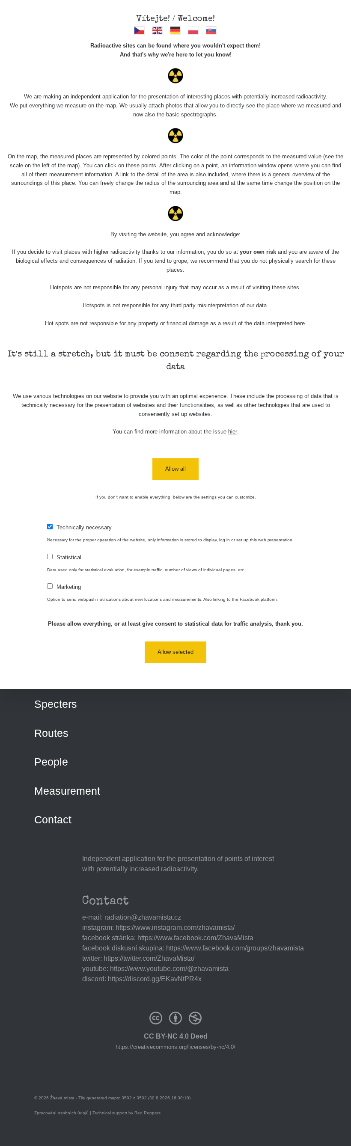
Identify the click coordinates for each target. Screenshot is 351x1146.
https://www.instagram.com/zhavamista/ (175, 927)
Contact (52, 819)
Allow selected (175, 652)
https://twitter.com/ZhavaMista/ (149, 958)
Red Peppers (147, 1112)
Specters (55, 704)
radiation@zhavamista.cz (142, 917)
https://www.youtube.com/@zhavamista (169, 968)
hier (232, 431)
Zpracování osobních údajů (61, 1112)
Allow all (175, 469)
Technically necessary (84, 527)
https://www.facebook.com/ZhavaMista (195, 937)
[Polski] (193, 30)
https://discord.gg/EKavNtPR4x (155, 979)
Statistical (69, 557)
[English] (158, 30)
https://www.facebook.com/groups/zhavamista (235, 948)
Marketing (69, 587)
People (51, 762)
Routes (51, 733)
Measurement (67, 791)
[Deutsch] (175, 30)
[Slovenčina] (211, 30)
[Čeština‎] (140, 30)
